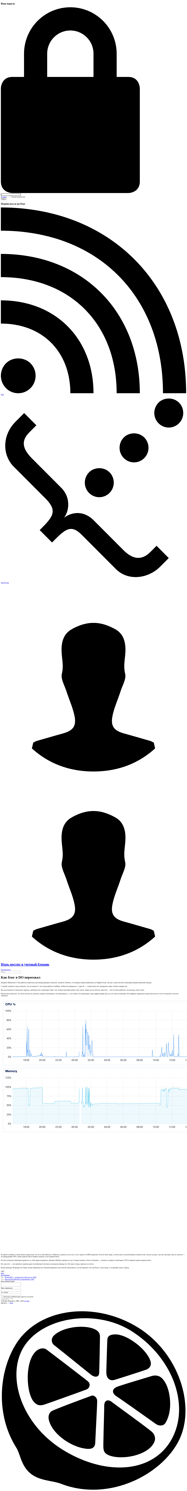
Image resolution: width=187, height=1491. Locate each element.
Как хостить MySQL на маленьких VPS (19, 1279)
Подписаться (5, 970)
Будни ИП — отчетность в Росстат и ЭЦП (20, 1277)
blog (2, 1273)
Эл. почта (4, 1292)
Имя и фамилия (6, 1288)
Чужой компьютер (18, 197)
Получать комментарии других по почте (18, 1297)
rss (25, 1301)
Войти (4, 199)
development (5, 1275)
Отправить (5, 1299)
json (28, 1301)
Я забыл (4, 197)
